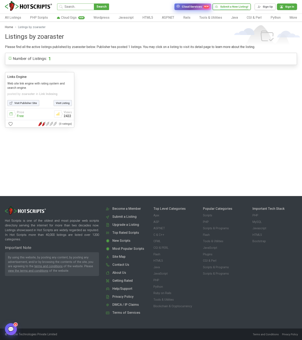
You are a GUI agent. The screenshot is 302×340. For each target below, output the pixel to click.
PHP (156, 280)
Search (102, 6)
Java (156, 267)
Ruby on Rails (162, 293)
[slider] (47, 124)
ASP (156, 222)
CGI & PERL (160, 248)
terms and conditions (48, 266)
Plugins (207, 254)
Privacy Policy (290, 334)
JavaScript (160, 273)
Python (158, 287)
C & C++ (158, 235)
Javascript (259, 228)
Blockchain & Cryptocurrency (172, 306)
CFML (157, 241)
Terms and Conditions (266, 334)
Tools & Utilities (163, 299)
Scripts (207, 215)
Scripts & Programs (216, 228)
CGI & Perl (209, 260)
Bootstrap (259, 241)
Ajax (156, 215)
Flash (156, 254)
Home (9, 27)
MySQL (257, 222)
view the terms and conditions (28, 271)
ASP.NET (159, 228)
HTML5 (158, 260)
